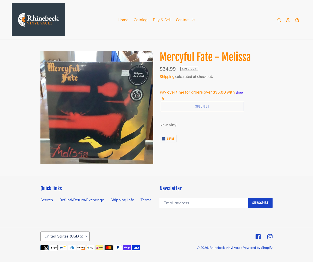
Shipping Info (122, 199)
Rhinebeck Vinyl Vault (226, 248)
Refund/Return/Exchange (81, 199)
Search (46, 199)
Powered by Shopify (258, 248)
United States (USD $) (64, 236)
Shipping (167, 76)
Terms (146, 199)
